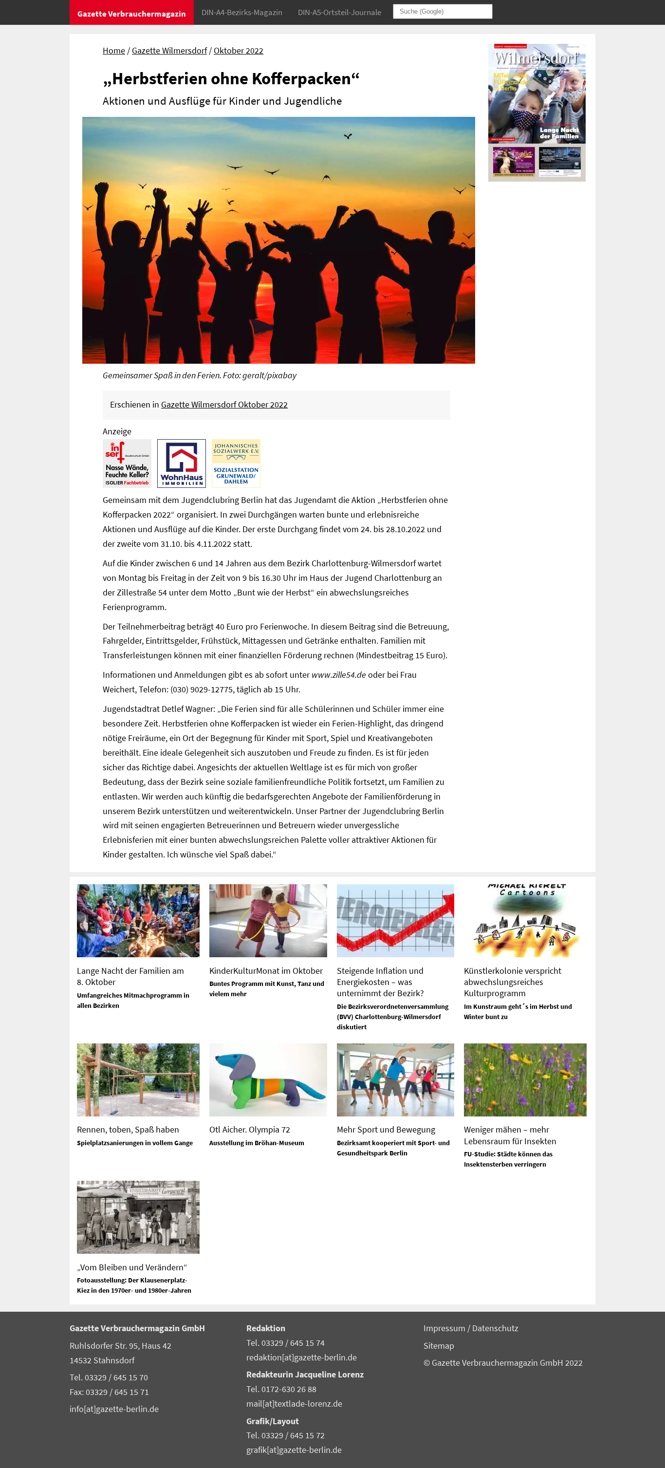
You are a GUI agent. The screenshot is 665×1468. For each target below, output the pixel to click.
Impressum (445, 1328)
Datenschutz (495, 1328)
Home (114, 50)
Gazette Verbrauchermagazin (131, 13)
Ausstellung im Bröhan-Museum (256, 1142)
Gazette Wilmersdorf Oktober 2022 (224, 404)
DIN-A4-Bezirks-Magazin (242, 12)
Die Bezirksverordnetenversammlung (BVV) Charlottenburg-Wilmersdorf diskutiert (392, 1016)
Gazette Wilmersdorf (169, 50)
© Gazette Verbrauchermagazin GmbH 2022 (503, 1362)
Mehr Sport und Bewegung (386, 1129)
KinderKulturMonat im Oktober (266, 970)
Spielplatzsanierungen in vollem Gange (135, 1142)
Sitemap (439, 1345)
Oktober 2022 (238, 50)
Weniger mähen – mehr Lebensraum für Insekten (510, 1135)
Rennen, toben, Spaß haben (128, 1129)
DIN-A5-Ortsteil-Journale (339, 12)
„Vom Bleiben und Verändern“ (132, 1267)
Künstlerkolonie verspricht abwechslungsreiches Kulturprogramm (512, 982)
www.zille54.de (339, 674)
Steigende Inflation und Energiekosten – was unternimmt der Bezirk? (380, 982)
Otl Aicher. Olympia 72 (249, 1129)
